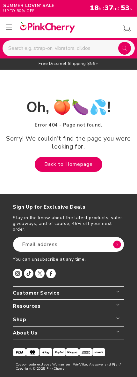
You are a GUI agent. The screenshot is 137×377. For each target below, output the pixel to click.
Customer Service (36, 293)
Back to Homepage (68, 164)
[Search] (124, 48)
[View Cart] (125, 28)
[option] (68, 63)
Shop (19, 319)
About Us (25, 333)
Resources (26, 306)
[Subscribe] (117, 244)
